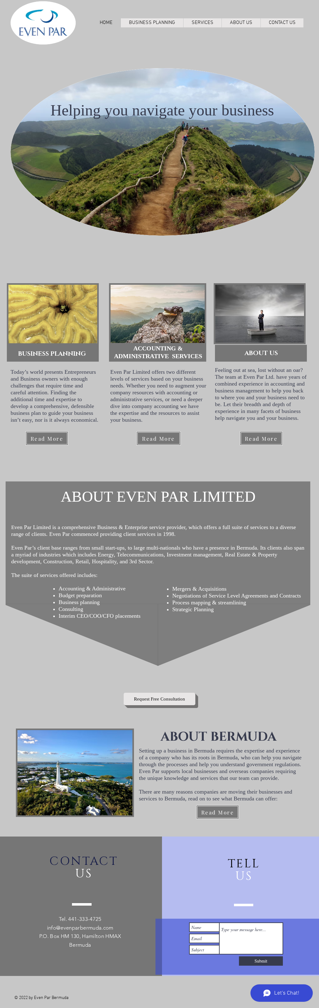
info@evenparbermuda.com (80, 928)
